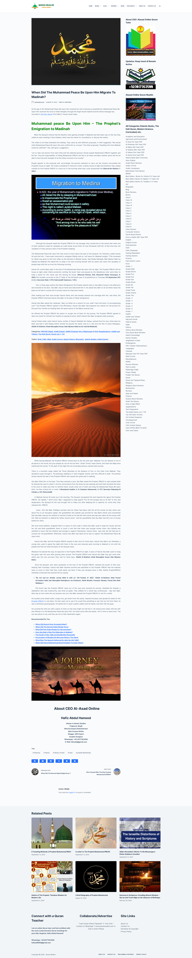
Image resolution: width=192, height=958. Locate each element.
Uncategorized (131, 420)
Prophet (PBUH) (38, 601)
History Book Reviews (134, 330)
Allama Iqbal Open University (137, 158)
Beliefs (128, 174)
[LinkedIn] (51, 761)
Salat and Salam (132, 393)
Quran (128, 378)
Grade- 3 (129, 301)
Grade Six (129, 285)
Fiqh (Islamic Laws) (133, 261)
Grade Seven (130, 282)
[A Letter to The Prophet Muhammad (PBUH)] (96, 833)
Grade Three (130, 290)
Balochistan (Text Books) (135, 171)
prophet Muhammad (83, 753)
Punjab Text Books (133, 375)
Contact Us (152, 6)
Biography (80, 339)
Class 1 (128, 197)
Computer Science (133, 232)
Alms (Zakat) (130, 160)
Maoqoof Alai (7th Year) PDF (137, 354)
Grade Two (130, 295)
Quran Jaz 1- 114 (57, 334)
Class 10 (129, 200)
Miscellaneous (131, 359)
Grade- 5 (129, 306)
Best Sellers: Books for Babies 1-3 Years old (142, 179)
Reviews (113, 6)
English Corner (131, 242)
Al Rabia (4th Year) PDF (135, 147)
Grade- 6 (129, 309)
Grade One (130, 280)
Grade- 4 (129, 303)
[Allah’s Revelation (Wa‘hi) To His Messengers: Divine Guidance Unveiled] (140, 833)
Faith (44, 339)
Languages (130, 348)
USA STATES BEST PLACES (136, 428)
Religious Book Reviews (135, 386)
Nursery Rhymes (132, 364)
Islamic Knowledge (133, 335)
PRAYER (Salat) (47, 332)
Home (90, 6)
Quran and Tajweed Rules (135, 380)
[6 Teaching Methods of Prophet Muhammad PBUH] (52, 833)
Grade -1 (129, 266)
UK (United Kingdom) (134, 417)
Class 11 (129, 203)
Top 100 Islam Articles (134, 415)
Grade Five (130, 274)
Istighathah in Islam (133, 340)
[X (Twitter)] (43, 761)
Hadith (128, 314)
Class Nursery (131, 229)
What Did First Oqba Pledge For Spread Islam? (53, 629)
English (128, 240)
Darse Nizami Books (133, 234)
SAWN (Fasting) (72, 332)
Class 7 (128, 221)
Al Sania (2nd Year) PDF (135, 155)
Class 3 (128, 211)
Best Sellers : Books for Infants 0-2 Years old (143, 176)
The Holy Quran (44, 334)
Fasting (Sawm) (132, 256)
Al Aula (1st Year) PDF (134, 142)
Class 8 (128, 224)
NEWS (122, 6)
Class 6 (128, 219)
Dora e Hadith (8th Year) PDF (137, 237)
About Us (142, 6)
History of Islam (58, 753)
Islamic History (69, 339)
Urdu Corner (130, 423)
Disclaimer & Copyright (129, 929)
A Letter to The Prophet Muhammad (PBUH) (93, 852)
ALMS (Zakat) (59, 332)
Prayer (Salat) (131, 372)
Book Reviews (131, 192)
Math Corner (130, 356)
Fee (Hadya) (131, 6)
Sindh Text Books (132, 401)
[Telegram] (59, 761)
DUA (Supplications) (103, 332)
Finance (129, 258)
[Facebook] (35, 761)
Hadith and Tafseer (133, 317)
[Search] (159, 6)
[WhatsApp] (67, 761)
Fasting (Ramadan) (133, 253)
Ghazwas (36, 753)
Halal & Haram (102, 339)
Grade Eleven (131, 272)
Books (97, 6)
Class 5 (128, 216)
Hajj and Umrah (131, 319)
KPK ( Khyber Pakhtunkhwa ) (136, 346)
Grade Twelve (131, 293)
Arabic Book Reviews (134, 163)
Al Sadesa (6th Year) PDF (135, 150)
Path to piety (131, 367)
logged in (72, 792)
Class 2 (128, 208)
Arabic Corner (57, 339)
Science (129, 396)
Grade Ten (130, 287)
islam (70, 753)
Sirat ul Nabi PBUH (65, 102)
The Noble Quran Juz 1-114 (136, 412)
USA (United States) (133, 425)
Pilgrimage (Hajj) (132, 370)
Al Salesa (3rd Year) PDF (135, 152)
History (47, 753)
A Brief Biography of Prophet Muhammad (92, 895)
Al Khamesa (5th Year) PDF (136, 144)
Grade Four (130, 277)
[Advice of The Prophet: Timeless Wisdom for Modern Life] (52, 876)
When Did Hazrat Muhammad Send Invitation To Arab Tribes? (59, 643)
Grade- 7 (129, 311)
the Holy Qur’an (46, 114)
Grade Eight (130, 269)
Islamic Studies (91, 339)
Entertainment (131, 245)
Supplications (131, 407)
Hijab (49, 339)
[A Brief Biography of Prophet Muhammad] (96, 876)
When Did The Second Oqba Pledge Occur (52, 627)
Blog (105, 6)
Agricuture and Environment (136, 139)
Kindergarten (131, 343)
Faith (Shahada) (132, 250)
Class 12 (129, 205)
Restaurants (130, 388)
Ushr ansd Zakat (132, 430)
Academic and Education (135, 136)
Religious (129, 383)
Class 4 (128, 213)
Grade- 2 (129, 298)
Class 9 (128, 227)
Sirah (40, 339)
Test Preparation (132, 409)
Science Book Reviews (134, 399)
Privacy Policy (126, 931)
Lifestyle (129, 351)
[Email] (75, 761)
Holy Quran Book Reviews (135, 333)
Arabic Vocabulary (133, 168)
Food (128, 264)
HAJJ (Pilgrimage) (85, 332)
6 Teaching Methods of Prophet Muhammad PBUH (51, 852)
